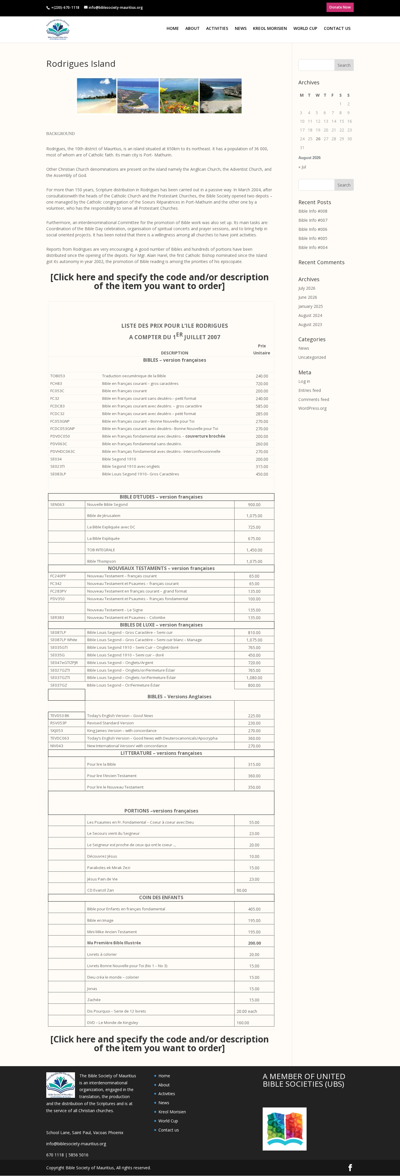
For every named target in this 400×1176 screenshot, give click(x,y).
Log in (304, 381)
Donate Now (340, 7)
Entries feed (309, 390)
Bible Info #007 (312, 220)
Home (173, 28)
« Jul (302, 167)
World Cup (305, 28)
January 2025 (310, 306)
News (241, 28)
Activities (217, 28)
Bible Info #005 (312, 238)
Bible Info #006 (312, 229)
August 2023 (310, 324)
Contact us (337, 28)
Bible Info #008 (312, 211)
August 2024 (310, 315)
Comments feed (313, 399)
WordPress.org (312, 408)
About (192, 28)
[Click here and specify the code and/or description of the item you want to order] (159, 281)
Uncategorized (312, 357)
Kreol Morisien (270, 28)
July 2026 (306, 288)
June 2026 (307, 297)
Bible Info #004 (312, 247)
